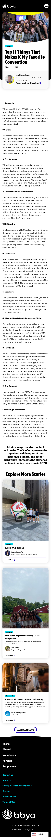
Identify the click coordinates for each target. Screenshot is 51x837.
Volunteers (9, 755)
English (40, 834)
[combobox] (40, 834)
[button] (46, 6)
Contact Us (7, 775)
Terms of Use (8, 802)
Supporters (9, 766)
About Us (6, 780)
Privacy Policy (9, 796)
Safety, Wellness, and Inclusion (17, 785)
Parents (7, 760)
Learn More (9, 560)
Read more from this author (27, 83)
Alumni (6, 749)
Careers (6, 791)
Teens (6, 743)
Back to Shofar (25, 729)
